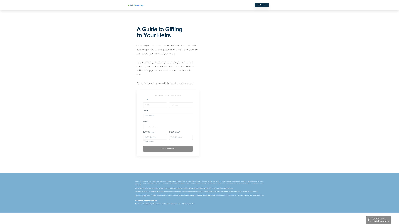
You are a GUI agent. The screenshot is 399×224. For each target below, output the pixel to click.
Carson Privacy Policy (150, 200)
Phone (145, 121)
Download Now (168, 149)
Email (145, 111)
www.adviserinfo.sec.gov (187, 195)
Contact (262, 5)
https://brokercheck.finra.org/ (206, 195)
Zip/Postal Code (149, 132)
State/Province (174, 132)
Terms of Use (139, 200)
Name (145, 100)
